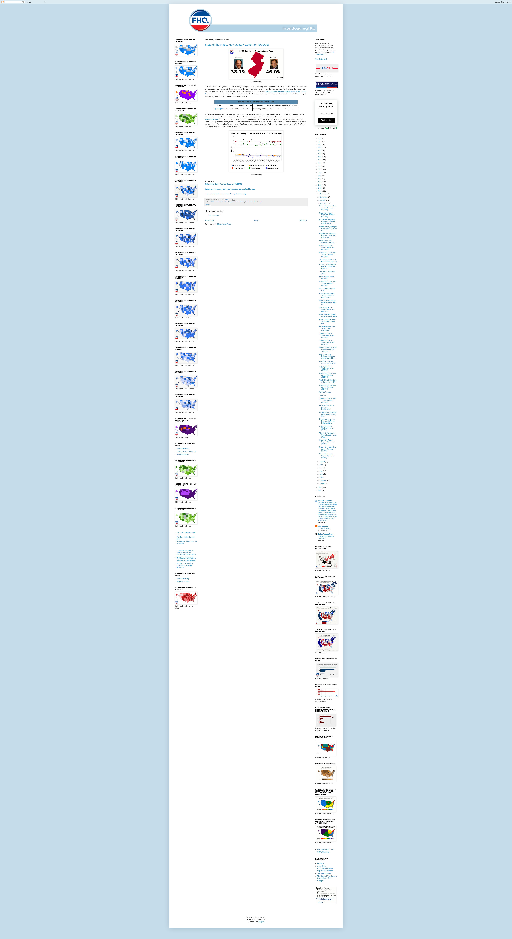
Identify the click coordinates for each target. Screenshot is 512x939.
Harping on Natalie (324, 528)
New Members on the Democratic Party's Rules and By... (327, 421)
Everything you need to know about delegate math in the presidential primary (186, 559)
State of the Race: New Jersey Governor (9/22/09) (327, 283)
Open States (321, 866)
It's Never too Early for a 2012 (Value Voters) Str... (327, 414)
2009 (320, 191)
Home (256, 220)
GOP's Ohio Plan (323, 852)
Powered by (320, 128)
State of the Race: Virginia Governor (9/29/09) (223, 184)
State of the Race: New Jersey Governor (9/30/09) (237, 44)
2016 (320, 169)
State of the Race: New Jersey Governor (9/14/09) (327, 387)
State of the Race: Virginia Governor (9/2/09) (326, 442)
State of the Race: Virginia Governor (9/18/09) (326, 335)
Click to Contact (321, 59)
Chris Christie (225, 202)
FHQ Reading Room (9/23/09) (326, 277)
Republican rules (183, 454)
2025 (320, 141)
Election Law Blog (325, 501)
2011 (320, 185)
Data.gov (320, 881)
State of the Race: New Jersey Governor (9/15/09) (327, 375)
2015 (320, 172)
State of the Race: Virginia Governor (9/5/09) (326, 428)
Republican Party (183, 581)
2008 (320, 487)
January (323, 483)
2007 (320, 490)
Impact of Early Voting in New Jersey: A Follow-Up (225, 194)
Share (208, 204)
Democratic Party (183, 579)
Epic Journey (323, 526)
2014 (320, 175)
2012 (320, 182)
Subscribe (326, 120)
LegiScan (320, 863)
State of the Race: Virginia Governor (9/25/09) (326, 248)
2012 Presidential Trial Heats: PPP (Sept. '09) (328, 260)
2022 (320, 151)
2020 (320, 157)
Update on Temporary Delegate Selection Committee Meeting (230, 189)
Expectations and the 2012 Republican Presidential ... (327, 295)
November (324, 197)
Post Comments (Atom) (223, 224)
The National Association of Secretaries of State (327, 877)
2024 (320, 144)
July (321, 465)
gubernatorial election (237, 202)
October (323, 200)
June (322, 468)
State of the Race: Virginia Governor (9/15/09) (326, 368)
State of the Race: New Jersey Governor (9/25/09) (327, 254)
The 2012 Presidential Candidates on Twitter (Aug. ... (328, 435)
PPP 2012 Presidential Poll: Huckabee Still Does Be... (327, 266)
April (321, 474)
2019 (320, 160)
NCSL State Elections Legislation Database (325, 870)
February (323, 480)
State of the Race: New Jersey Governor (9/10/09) (327, 400)
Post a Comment (214, 216)
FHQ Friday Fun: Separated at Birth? (327, 241)
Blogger (261, 922)
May (321, 471)
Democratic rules (183, 449)
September (324, 203)
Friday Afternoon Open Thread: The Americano (327, 328)
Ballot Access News (325, 534)
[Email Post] (233, 199)
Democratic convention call (186, 451)
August (322, 462)
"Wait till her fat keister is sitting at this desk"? (328, 381)
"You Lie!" (322, 395)
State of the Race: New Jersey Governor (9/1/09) (327, 449)
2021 (320, 154)
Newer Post (209, 220)
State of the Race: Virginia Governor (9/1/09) (326, 456)
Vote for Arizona (325, 392)
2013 (320, 179)
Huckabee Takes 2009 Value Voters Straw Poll (327, 321)
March (322, 477)
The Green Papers (324, 873)
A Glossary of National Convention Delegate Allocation (185, 565)
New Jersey (258, 202)
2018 (320, 163)
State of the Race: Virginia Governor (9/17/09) (326, 342)
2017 (320, 166)
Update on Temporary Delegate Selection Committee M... (327, 222)
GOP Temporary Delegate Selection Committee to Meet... (327, 356)
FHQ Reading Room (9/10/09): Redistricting (326, 407)
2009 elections (215, 202)
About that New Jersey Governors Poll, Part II (328, 315)
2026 (320, 138)
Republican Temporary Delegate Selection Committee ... (327, 236)
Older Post (303, 220)
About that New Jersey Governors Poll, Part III (327, 302)
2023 (320, 148)
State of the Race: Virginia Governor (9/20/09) (326, 309)
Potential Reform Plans (325, 849)
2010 (320, 188)
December (324, 194)
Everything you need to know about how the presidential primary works (186, 552)
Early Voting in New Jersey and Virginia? (327, 362)
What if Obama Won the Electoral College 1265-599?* (327, 349)
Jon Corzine (249, 202)
